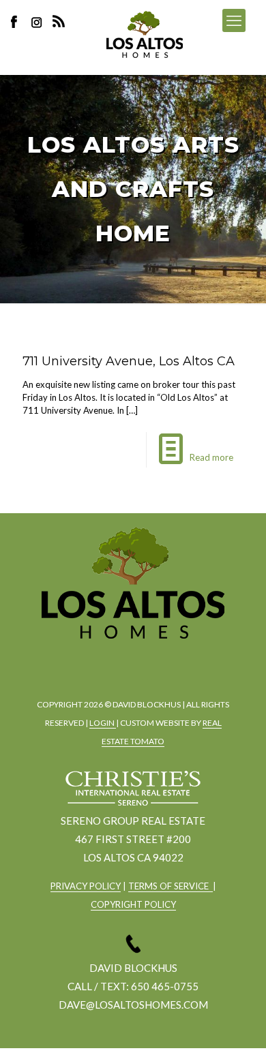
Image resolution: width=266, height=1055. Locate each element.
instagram (38, 21)
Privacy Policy (85, 886)
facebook (93, 661)
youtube (168, 661)
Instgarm (130, 661)
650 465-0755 (164, 986)
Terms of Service (170, 886)
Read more (211, 457)
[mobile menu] (234, 20)
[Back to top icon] (238, 1027)
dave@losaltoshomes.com (133, 1004)
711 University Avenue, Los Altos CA (129, 361)
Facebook (18, 21)
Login (102, 723)
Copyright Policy (133, 904)
